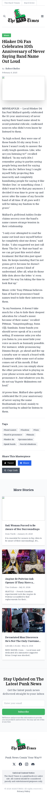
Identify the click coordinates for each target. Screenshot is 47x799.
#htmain (30, 435)
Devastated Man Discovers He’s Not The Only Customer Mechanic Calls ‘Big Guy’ (22, 641)
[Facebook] (20, 764)
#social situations (28, 444)
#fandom (24, 430)
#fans (36, 430)
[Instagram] (26, 764)
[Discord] (32, 764)
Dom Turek (10, 534)
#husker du (9, 439)
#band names (10, 430)
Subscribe (23, 712)
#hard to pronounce (13, 435)
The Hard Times (12, 3)
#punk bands (10, 444)
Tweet (10, 463)
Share (26, 463)
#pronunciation (25, 439)
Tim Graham (11, 587)
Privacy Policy (23, 791)
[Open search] (4, 16)
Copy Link (12, 470)
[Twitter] (14, 764)
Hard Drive (29, 3)
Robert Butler (12, 68)
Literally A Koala (12, 646)
